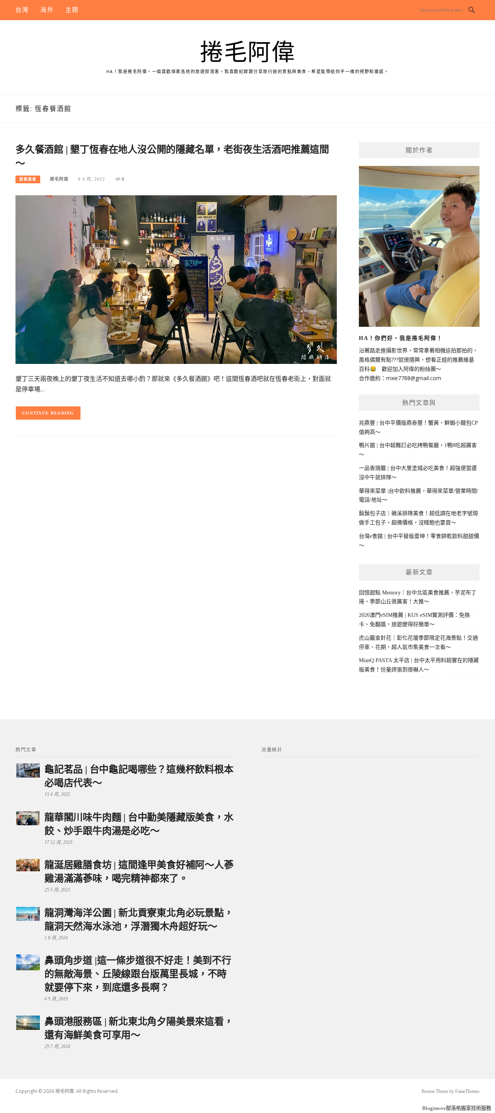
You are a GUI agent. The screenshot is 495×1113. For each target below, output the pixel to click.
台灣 (22, 10)
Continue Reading (48, 413)
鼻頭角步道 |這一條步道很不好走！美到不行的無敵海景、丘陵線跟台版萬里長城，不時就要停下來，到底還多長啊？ (137, 974)
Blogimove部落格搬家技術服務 (456, 1108)
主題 (72, 10)
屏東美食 (27, 179)
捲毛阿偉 (247, 52)
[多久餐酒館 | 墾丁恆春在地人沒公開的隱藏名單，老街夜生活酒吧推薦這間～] (176, 279)
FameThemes (467, 1091)
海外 (46, 10)
